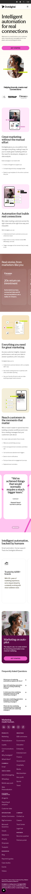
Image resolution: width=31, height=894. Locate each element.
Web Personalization (7, 788)
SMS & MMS (6, 771)
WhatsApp (5, 779)
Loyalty (4, 745)
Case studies (6, 863)
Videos (4, 871)
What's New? (6, 759)
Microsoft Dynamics (5, 825)
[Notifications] (20, 2)
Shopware (5, 843)
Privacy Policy (5, 879)
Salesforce (5, 835)
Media (19, 769)
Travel (18, 785)
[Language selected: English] (17, 2)
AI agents (5, 798)
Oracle (4, 831)
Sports (19, 781)
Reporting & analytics (6, 803)
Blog (3, 855)
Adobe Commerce (8, 816)
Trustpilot (5, 847)
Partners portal (22, 840)
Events (4, 867)
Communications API (7, 750)
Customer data (7, 809)
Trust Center (21, 824)
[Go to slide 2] (14, 527)
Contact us (20, 816)
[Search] (23, 2)
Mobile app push (7, 783)
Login (28, 1)
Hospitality (20, 765)
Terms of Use (12, 879)
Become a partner (23, 836)
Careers (19, 820)
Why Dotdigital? (7, 755)
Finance (19, 757)
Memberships (21, 773)
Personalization (7, 741)
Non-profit (20, 777)
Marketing (5, 737)
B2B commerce (22, 737)
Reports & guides (7, 859)
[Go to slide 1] (13, 527)
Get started (15, 48)
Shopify (4, 839)
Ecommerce (21, 741)
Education (20, 745)
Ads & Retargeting (8, 775)
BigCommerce (7, 820)
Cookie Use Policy (20, 879)
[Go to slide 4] (17, 527)
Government (21, 761)
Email (3, 767)
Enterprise (20, 749)
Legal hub (20, 829)
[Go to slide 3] (16, 527)
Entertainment (21, 753)
